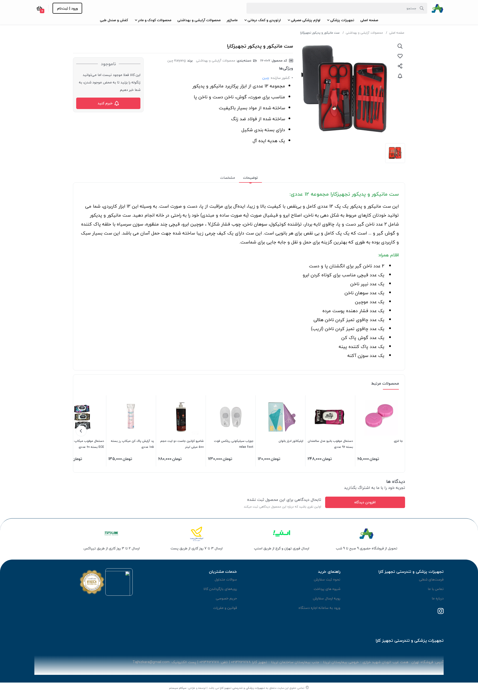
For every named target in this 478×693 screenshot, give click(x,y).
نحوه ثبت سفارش (327, 579)
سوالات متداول (226, 579)
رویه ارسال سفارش (326, 598)
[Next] (81, 430)
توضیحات (250, 177)
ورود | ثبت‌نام (67, 8)
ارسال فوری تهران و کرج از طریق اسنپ (281, 548)
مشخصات (227, 177)
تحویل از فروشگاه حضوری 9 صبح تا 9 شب (366, 548)
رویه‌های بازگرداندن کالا (220, 589)
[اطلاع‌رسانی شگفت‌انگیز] (400, 76)
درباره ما (438, 598)
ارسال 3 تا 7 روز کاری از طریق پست (197, 548)
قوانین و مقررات (225, 608)
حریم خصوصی (226, 598)
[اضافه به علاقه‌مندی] (400, 56)
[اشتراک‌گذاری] (400, 66)
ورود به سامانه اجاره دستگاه (319, 608)
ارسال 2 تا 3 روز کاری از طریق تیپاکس (111, 548)
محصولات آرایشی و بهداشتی (364, 32)
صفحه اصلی (396, 32)
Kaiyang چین (176, 60)
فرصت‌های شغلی (431, 579)
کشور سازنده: (280, 78)
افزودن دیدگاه (365, 502)
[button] (369, 20)
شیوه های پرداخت (327, 589)
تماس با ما (436, 589)
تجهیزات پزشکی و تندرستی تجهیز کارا (242, 688)
